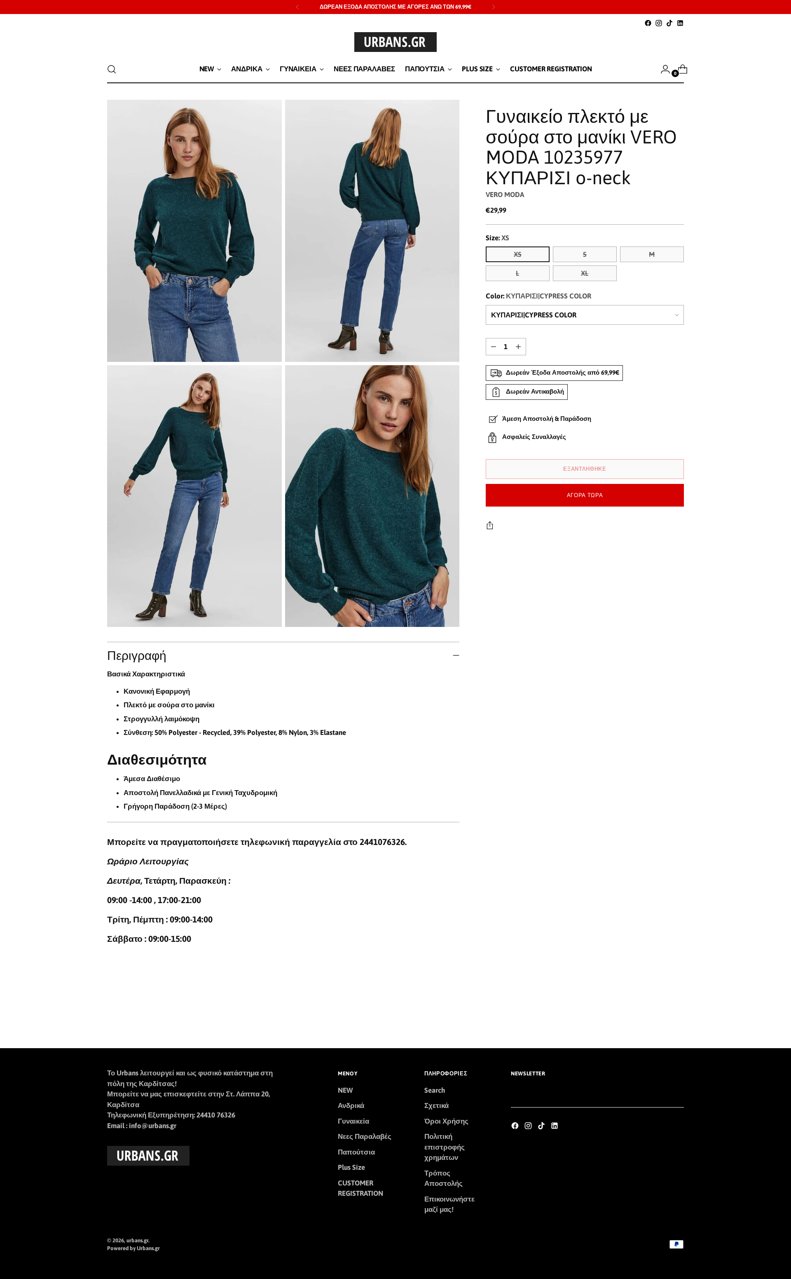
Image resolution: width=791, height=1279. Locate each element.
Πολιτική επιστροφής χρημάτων (444, 1147)
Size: (497, 238)
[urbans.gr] (395, 42)
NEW (345, 1090)
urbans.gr (137, 1240)
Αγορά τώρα (585, 495)
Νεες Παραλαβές (364, 1136)
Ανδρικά (351, 1105)
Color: (538, 296)
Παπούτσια (356, 1152)
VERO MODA (505, 194)
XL (584, 273)
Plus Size (351, 1167)
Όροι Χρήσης (446, 1121)
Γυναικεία (353, 1121)
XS (518, 254)
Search (434, 1090)
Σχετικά (436, 1105)
